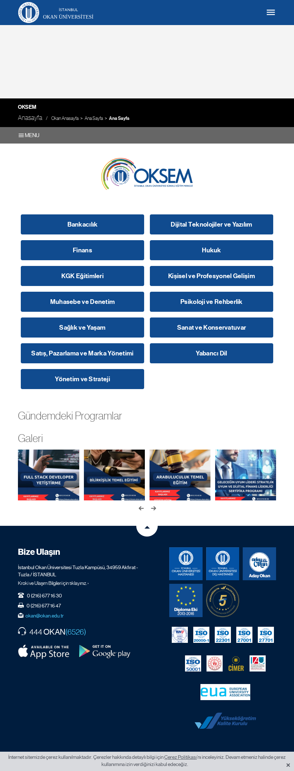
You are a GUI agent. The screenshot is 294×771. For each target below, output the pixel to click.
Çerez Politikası (180, 757)
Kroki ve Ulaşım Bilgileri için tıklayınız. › (53, 583)
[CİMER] (236, 663)
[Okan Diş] (223, 564)
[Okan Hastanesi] (186, 564)
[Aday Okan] (259, 564)
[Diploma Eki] (186, 600)
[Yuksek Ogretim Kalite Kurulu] (223, 600)
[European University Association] (225, 692)
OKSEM (27, 107)
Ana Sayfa (94, 118)
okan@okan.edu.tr (44, 616)
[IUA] (258, 663)
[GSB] (215, 663)
